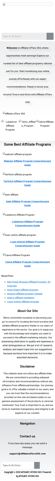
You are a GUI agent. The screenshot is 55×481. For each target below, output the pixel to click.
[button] (27, 27)
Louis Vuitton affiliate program (23, 301)
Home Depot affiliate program (22, 289)
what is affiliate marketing (20, 297)
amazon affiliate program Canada (24, 293)
